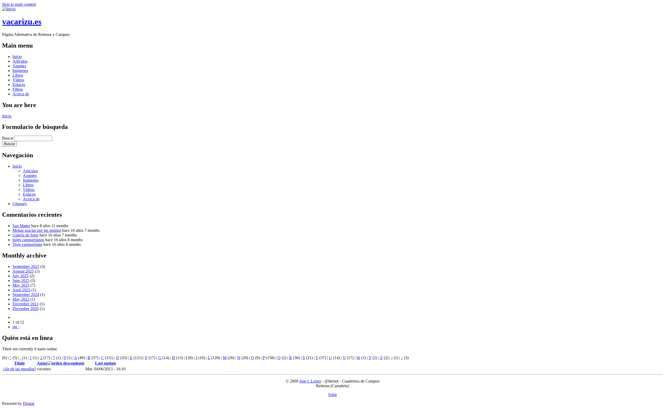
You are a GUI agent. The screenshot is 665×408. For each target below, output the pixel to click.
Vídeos (18, 80)
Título (19, 363)
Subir (332, 394)
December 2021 (25, 304)
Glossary (19, 203)
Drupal (28, 403)
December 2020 (25, 308)
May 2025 (20, 285)
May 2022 (20, 299)
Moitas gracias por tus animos (36, 230)
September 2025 (25, 266)
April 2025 (21, 290)
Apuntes (19, 66)
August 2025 (23, 271)
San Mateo (21, 225)
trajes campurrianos (28, 240)
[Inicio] (9, 9)
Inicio (17, 56)
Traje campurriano (27, 244)
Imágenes (20, 70)
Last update (105, 363)
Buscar (8, 138)
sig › (15, 327)
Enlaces (18, 84)
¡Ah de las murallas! (19, 369)
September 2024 (25, 294)
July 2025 (20, 276)
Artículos (20, 61)
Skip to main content (19, 4)
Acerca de (20, 94)
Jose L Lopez (310, 381)
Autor (42, 363)
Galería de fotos (25, 235)
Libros (17, 75)
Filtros (17, 89)
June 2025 (20, 280)
